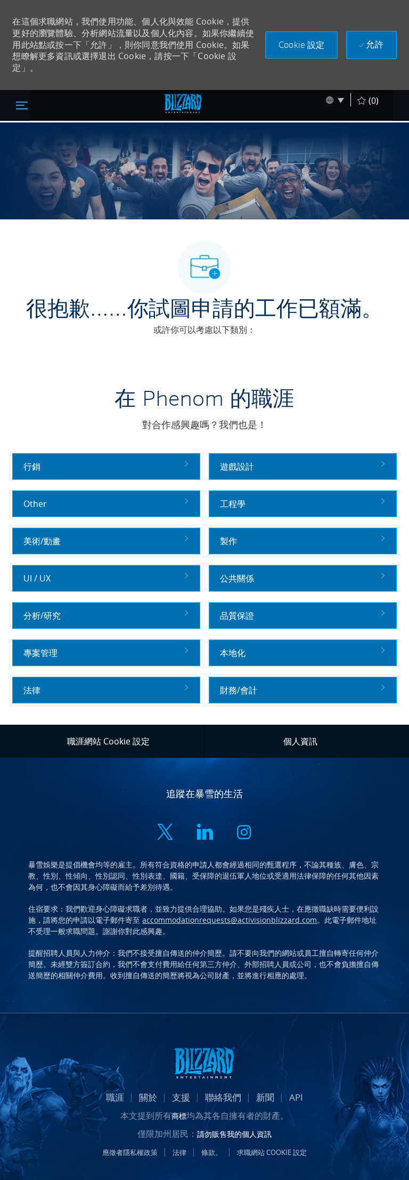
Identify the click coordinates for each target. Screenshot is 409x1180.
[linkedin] (204, 833)
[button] (301, 45)
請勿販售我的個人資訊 (234, 1134)
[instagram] (244, 833)
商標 (178, 1116)
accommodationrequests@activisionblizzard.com (229, 920)
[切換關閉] (22, 105)
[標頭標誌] (183, 103)
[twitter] (165, 833)
